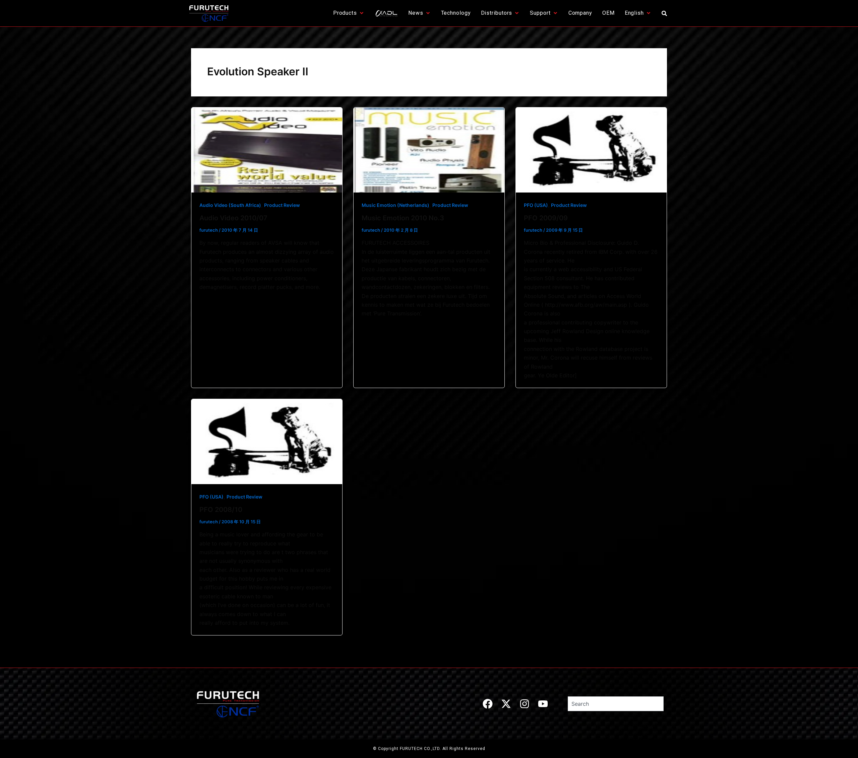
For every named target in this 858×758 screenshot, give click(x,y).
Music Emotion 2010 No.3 (403, 218)
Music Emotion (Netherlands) (395, 205)
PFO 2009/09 (546, 218)
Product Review (282, 205)
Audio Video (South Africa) (230, 205)
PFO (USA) (536, 205)
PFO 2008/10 (220, 510)
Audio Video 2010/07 (233, 218)
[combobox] (616, 703)
